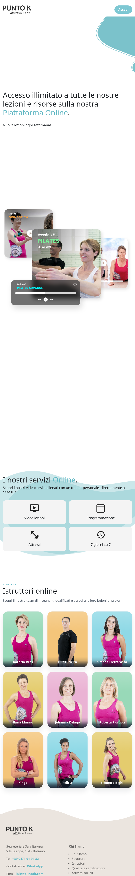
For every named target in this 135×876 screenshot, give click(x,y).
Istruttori (78, 863)
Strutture (78, 859)
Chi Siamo (79, 854)
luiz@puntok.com (30, 874)
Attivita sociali (82, 873)
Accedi (123, 9)
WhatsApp (35, 866)
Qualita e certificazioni (88, 868)
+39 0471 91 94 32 (25, 859)
